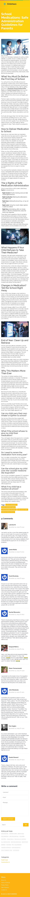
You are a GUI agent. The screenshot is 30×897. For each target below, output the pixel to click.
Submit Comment (8, 819)
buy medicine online (5, 842)
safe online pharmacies (16, 842)
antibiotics (3, 844)
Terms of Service (5, 882)
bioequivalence (10, 839)
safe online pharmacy (14, 836)
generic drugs (21, 833)
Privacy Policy (4, 885)
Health (4, 860)
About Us (3, 880)
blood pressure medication (20, 839)
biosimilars (8, 844)
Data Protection (5, 887)
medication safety (13, 833)
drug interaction (17, 844)
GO (26, 824)
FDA (13, 844)
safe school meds (22, 509)
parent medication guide (8, 507)
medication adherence (6, 847)
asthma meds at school (8, 512)
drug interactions (5, 836)
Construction (5, 862)
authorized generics (16, 847)
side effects (3, 839)
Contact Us (4, 890)
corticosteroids (16, 850)
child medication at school (9, 509)
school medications (11, 504)
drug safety (21, 836)
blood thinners (25, 842)
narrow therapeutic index (6, 850)
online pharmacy (4, 833)
